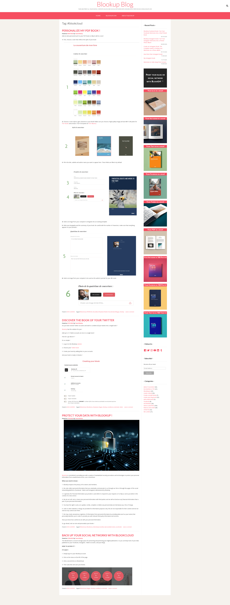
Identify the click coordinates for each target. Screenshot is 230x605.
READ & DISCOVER (149, 407)
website (79, 344)
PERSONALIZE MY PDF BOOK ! (81, 30)
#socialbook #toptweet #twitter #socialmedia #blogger (106, 312)
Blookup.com (111, 15)
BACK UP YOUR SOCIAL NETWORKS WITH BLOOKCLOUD (98, 535)
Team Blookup (79, 33)
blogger (100, 407)
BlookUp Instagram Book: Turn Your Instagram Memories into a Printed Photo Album (154, 40)
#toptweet (95, 407)
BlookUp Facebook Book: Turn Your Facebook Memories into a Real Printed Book (155, 33)
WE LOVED (147, 412)
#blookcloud (83, 312)
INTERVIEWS (147, 403)
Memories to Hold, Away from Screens (155, 62)
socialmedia (116, 407)
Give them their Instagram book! (153, 54)
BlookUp (64, 329)
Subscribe (149, 373)
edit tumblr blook (149, 399)
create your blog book (150, 397)
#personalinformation (109, 527)
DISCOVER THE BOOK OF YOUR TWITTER (88, 320)
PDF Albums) (92, 123)
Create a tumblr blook (150, 395)
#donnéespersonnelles (98, 527)
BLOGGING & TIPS (149, 389)
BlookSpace (147, 391)
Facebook (146, 401)
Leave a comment (129, 312)
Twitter (121, 407)
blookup (122, 312)
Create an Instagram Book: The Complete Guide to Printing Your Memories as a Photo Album (153, 48)
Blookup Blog (115, 4)
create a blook (148, 393)
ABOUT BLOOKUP (128, 15)
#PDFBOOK (89, 312)
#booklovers (90, 407)
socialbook (110, 407)
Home (98, 15)
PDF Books (65, 123)
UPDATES (146, 410)
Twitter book (75, 348)
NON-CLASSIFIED (71, 312)
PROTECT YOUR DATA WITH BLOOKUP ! (87, 415)
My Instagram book (149, 58)
